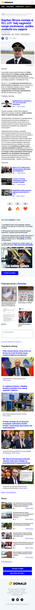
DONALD (3, 14)
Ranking (11, 591)
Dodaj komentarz (8, 332)
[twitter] (7, 38)
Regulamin (23, 593)
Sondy (23, 591)
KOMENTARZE (20, 6)
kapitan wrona (6, 34)
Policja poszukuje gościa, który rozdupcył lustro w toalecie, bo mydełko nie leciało (8, 305)
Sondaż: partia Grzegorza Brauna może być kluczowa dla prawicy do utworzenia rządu (22, 534)
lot (13, 34)
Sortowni (22, 284)
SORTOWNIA (10, 6)
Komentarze (15, 589)
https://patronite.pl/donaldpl (23, 245)
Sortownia (20, 239)
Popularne (23, 589)
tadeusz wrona (25, 34)
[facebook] (3, 38)
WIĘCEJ (28, 6)
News (9, 589)
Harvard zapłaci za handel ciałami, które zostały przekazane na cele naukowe (22, 553)
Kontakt (9, 593)
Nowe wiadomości (6, 562)
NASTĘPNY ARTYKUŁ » (17, 573)
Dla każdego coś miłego (25, 302)
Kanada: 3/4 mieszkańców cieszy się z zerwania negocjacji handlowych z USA (23, 544)
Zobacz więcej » (21, 106)
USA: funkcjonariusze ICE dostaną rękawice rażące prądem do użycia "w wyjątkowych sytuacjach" (22, 504)
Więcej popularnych (8, 492)
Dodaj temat (16, 593)
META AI (3, 324)
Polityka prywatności (17, 594)
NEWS (3, 6)
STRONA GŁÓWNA (17, 569)
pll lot (17, 34)
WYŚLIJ (14, 38)
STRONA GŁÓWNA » (9, 273)
